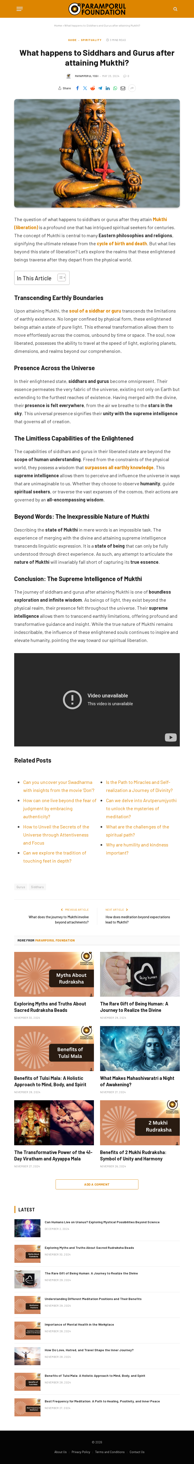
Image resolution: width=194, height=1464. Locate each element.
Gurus (21, 887)
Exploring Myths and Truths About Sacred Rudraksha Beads (50, 1007)
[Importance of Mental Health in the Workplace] (27, 1331)
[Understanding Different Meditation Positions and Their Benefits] (27, 1305)
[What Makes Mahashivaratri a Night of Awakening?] (140, 1048)
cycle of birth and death (122, 243)
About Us (60, 1452)
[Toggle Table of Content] (59, 277)
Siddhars (37, 887)
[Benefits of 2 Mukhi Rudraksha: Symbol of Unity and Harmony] (140, 1122)
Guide (72, 39)
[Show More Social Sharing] (132, 88)
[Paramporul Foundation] (97, 9)
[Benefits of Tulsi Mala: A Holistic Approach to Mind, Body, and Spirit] (54, 1048)
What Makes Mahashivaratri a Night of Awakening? (137, 1081)
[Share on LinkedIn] (107, 88)
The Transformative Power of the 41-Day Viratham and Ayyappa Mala (53, 1155)
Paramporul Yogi (86, 75)
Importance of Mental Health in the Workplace (79, 1324)
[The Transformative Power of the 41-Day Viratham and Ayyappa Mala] (54, 1122)
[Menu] (20, 9)
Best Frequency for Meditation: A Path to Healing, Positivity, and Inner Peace (102, 1401)
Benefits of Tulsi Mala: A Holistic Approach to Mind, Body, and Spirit (50, 1081)
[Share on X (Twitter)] (84, 88)
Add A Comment (97, 1184)
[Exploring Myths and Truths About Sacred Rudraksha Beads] (54, 974)
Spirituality (91, 39)
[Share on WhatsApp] (115, 88)
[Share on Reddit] (92, 88)
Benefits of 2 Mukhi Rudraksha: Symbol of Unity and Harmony (133, 1155)
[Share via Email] (122, 88)
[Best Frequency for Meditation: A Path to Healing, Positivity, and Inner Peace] (27, 1407)
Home (58, 25)
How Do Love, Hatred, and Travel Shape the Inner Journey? (89, 1350)
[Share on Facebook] (77, 88)
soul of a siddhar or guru (95, 311)
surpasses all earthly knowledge (119, 467)
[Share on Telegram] (100, 88)
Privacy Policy (81, 1452)
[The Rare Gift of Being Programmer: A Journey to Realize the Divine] (140, 974)
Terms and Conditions (110, 1452)
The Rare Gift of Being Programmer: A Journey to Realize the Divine (134, 1007)
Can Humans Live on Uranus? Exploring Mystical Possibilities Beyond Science (102, 1222)
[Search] (174, 9)
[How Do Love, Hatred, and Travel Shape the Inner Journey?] (27, 1356)
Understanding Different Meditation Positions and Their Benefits (93, 1299)
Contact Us (137, 1452)
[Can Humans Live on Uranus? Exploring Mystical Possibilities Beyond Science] (27, 1228)
